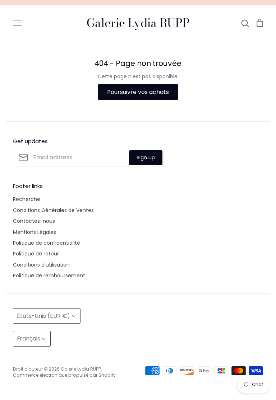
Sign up (146, 157)
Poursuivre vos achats (138, 92)
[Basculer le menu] (17, 22)
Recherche (26, 199)
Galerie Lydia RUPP (138, 23)
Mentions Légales (34, 232)
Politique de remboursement (49, 275)
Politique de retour (36, 253)
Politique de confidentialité (46, 242)
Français (28, 338)
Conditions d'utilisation (41, 264)
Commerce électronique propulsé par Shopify (64, 375)
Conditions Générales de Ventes (53, 210)
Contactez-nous (34, 221)
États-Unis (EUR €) (43, 316)
